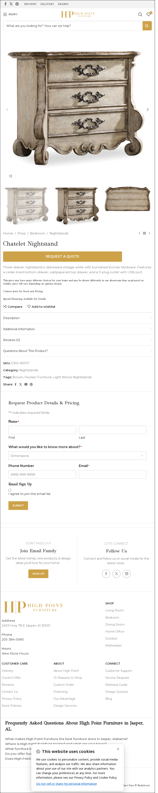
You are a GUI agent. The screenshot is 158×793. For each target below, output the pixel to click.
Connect (112, 663)
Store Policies (11, 706)
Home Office (114, 631)
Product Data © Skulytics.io (134, 785)
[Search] (140, 14)
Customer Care (15, 663)
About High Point (66, 671)
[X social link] (11, 4)
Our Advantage (64, 699)
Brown (18, 377)
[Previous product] (139, 233)
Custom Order (63, 685)
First (11, 437)
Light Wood (62, 377)
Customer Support (118, 671)
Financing (60, 692)
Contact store (10, 291)
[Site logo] (77, 14)
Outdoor (111, 638)
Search (147, 25)
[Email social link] (26, 384)
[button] (7, 109)
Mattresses (113, 645)
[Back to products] (144, 233)
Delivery (7, 671)
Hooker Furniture (38, 377)
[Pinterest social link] (17, 4)
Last (82, 437)
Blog (108, 699)
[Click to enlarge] (10, 176)
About (58, 663)
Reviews (8, 685)
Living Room (114, 610)
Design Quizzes (116, 692)
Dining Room (115, 624)
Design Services (65, 706)
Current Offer (11, 678)
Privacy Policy (12, 699)
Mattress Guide (116, 685)
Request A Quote (62, 256)
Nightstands (59, 233)
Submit (18, 505)
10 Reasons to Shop (67, 678)
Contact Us (10, 692)
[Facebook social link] (5, 4)
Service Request (117, 678)
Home (8, 233)
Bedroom (37, 233)
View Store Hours (15, 653)
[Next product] (149, 233)
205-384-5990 (13, 639)
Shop (21, 233)
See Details (40, 298)
